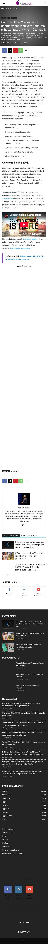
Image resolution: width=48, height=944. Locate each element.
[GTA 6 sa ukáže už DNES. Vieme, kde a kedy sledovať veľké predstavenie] (8, 556)
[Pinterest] (15, 50)
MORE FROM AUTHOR (29, 536)
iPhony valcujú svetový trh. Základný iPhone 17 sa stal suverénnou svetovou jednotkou (22, 734)
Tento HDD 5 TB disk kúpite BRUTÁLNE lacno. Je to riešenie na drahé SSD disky (23, 743)
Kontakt (5, 843)
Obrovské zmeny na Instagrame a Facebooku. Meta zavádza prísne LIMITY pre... (30, 624)
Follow (24, 588)
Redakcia (5, 846)
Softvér (10, 8)
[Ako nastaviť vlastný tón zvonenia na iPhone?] (8, 677)
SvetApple (14, 471)
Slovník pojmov (8, 832)
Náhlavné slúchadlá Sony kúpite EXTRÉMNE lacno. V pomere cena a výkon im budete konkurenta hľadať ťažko (23, 753)
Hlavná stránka (8, 829)
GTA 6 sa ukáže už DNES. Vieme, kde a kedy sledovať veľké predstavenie (29, 556)
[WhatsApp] (20, 50)
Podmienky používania (10, 850)
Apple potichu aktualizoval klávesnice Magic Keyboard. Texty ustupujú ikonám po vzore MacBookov (22, 772)
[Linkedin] (24, 525)
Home (3, 8)
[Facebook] (4, 50)
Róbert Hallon (8, 43)
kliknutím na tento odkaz (20, 248)
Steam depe (7, 198)
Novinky (14, 18)
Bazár (4, 836)
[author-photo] (24, 505)
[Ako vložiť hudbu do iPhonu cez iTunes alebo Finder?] (8, 666)
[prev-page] (3, 575)
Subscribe (38, 588)
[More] (26, 50)
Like (9, 588)
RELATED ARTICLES (11, 536)
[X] (10, 50)
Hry (15, 8)
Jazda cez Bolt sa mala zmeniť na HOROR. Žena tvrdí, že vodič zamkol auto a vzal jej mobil (30, 567)
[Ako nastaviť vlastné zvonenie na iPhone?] (8, 687)
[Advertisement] (24, 367)
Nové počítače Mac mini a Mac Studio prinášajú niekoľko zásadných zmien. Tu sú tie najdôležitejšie (22, 763)
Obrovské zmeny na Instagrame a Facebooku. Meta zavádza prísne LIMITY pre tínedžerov (29, 544)
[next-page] (7, 575)
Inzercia (5, 839)
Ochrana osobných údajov (12, 853)
